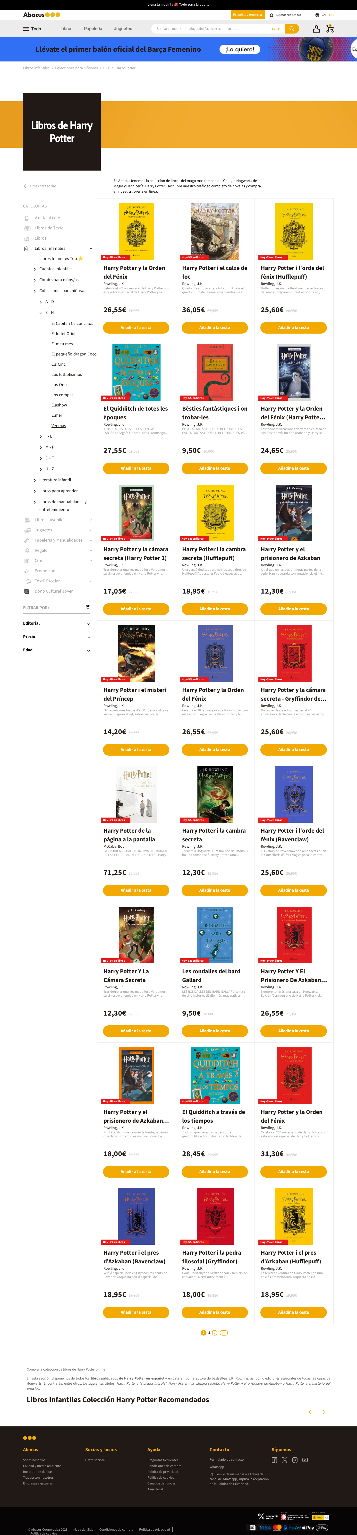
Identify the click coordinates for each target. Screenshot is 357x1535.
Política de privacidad (162, 1471)
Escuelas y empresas (248, 14)
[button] (316, 29)
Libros (66, 28)
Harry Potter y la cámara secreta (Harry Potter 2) (135, 553)
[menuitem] (64, 259)
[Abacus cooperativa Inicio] (43, 17)
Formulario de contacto (227, 1459)
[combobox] (203, 29)
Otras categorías (43, 186)
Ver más (58, 426)
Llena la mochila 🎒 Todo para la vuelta (178, 4)
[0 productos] (330, 31)
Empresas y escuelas (38, 1483)
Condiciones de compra (164, 1466)
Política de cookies (160, 1477)
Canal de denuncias (161, 1483)
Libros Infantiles (36, 68)
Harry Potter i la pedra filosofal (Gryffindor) (211, 1257)
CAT (324, 15)
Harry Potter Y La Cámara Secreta (126, 975)
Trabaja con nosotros (38, 1477)
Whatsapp (217, 1467)
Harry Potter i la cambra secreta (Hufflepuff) (214, 553)
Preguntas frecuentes (162, 1460)
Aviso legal (155, 1489)
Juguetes (123, 28)
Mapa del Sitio (83, 1529)
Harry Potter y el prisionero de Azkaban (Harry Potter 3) (133, 1121)
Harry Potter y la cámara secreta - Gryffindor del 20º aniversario (293, 699)
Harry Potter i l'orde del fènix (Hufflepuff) (292, 272)
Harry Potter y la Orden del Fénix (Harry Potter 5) (292, 417)
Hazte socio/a (95, 1460)
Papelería (93, 28)
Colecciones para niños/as (77, 68)
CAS (331, 15)
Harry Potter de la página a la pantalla (129, 835)
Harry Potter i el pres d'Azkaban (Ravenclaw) (134, 1257)
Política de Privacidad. (233, 1484)
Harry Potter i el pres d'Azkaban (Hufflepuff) (291, 1257)
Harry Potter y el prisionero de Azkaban (290, 553)
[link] (60, 218)
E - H (107, 68)
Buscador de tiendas (37, 1471)
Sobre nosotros (34, 1460)
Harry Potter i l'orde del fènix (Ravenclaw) (292, 835)
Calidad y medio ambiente (42, 1466)
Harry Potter (126, 68)
